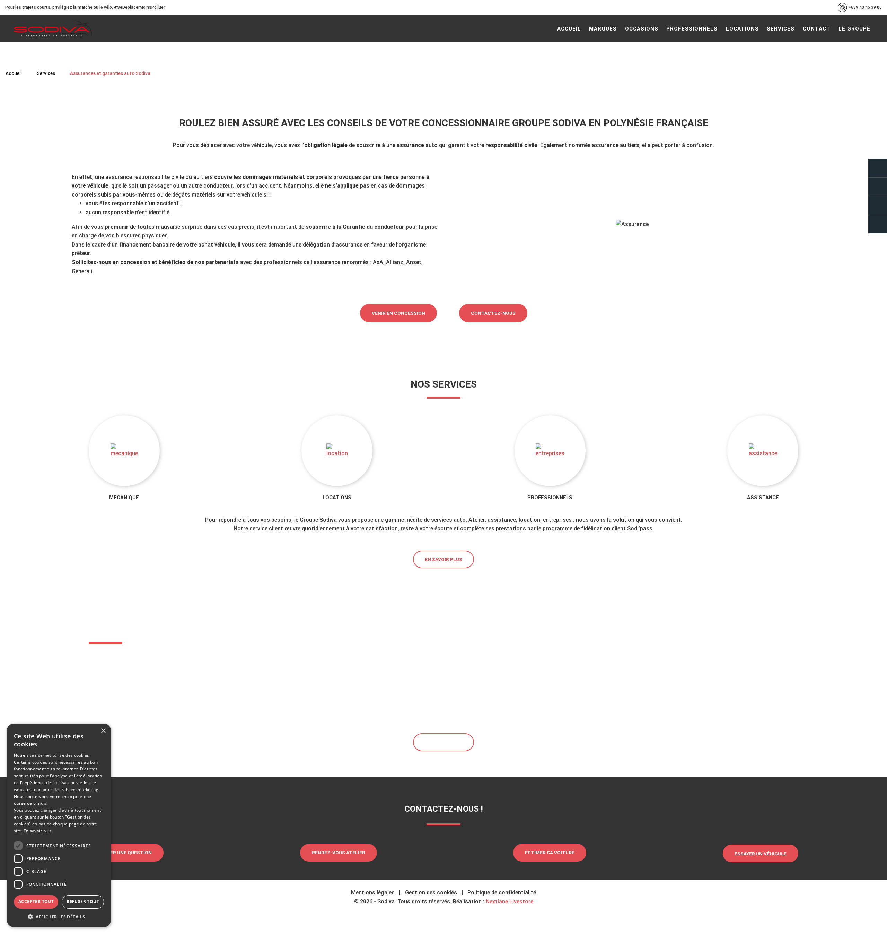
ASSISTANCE (763, 498)
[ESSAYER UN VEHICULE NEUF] (877, 205)
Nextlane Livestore (508, 901)
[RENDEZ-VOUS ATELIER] (877, 187)
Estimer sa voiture (549, 852)
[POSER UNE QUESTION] (877, 168)
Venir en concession (398, 313)
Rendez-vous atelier (338, 852)
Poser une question (126, 852)
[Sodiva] (53, 28)
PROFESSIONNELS (549, 498)
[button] (59, 916)
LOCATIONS (337, 498)
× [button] (103, 731)
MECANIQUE (124, 498)
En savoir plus (443, 559)
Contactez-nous (493, 313)
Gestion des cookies (431, 892)
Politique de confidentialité (501, 892)
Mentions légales (373, 892)
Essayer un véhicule (761, 853)
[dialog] (59, 825)
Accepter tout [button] (36, 902)
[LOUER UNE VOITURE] (877, 224)
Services (46, 73)
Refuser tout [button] (83, 902)
